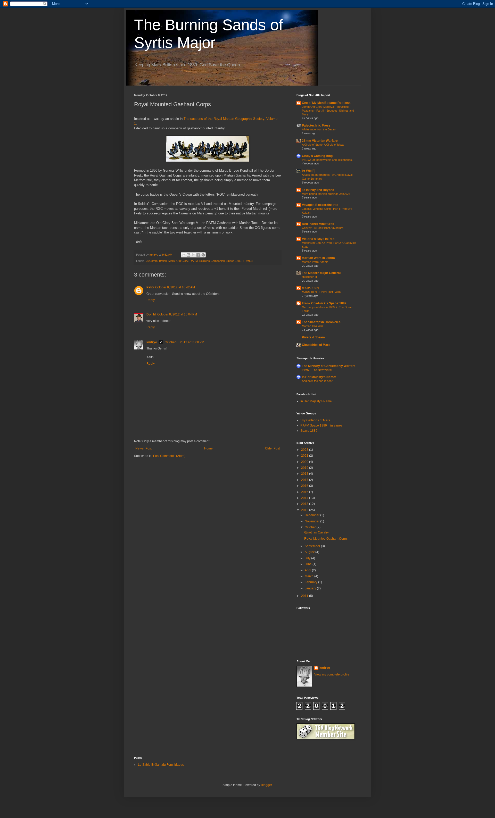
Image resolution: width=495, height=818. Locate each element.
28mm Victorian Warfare (320, 141)
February (311, 582)
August (310, 552)
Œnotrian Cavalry (316, 532)
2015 (305, 492)
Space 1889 (233, 260)
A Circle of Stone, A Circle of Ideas (323, 144)
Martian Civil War (312, 326)
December (312, 515)
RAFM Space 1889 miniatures (321, 425)
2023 (305, 450)
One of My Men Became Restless (326, 103)
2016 (305, 486)
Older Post (272, 448)
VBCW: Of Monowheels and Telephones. (327, 159)
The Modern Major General (321, 273)
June (308, 564)
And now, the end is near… (318, 380)
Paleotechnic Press (316, 125)
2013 (305, 504)
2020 (305, 462)
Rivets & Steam (313, 337)
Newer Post (143, 448)
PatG (150, 287)
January (311, 588)
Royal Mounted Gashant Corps (326, 538)
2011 (305, 596)
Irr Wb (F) (308, 171)
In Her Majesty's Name (316, 401)
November (312, 521)
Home (208, 448)
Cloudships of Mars (316, 345)
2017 (305, 480)
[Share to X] (193, 254)
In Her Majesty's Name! (319, 377)
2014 (305, 498)
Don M (151, 314)
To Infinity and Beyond (318, 190)
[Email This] (183, 254)
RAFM (194, 260)
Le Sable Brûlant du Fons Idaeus (161, 764)
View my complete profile (331, 674)
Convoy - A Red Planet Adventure (322, 227)
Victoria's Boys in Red (318, 239)
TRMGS (248, 260)
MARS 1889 (310, 288)
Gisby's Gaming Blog (317, 156)
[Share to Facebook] (198, 254)
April (308, 570)
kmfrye (151, 342)
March (309, 576)
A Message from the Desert (319, 129)
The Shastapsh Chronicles (321, 322)
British (163, 260)
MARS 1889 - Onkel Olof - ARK (321, 292)
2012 (305, 510)
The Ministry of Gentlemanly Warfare (329, 366)
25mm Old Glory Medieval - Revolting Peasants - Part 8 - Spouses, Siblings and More (328, 110)
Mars (171, 260)
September (313, 546)
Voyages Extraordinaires (320, 205)
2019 (305, 468)
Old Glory (182, 260)
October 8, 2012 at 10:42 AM (175, 287)
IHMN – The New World (317, 369)
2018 (305, 473)
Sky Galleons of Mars (315, 420)
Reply (150, 300)
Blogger (266, 785)
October (311, 527)
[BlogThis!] (188, 254)
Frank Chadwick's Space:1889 (324, 303)
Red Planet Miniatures (318, 224)
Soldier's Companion (212, 260)
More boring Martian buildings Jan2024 (326, 193)
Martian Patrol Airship (315, 261)
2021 (305, 455)
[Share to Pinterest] (203, 254)
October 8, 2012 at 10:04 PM (177, 314)
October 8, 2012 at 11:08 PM (184, 342)
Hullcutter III (309, 276)
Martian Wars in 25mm (318, 258)
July (308, 558)
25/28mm (152, 260)
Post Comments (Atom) (169, 456)
